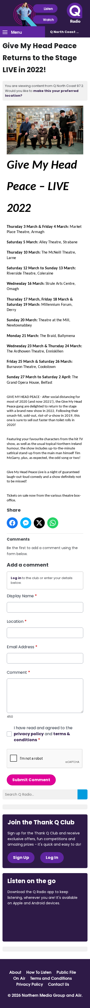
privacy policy (29, 734)
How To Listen (39, 972)
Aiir (78, 995)
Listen (48, 8)
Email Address (22, 647)
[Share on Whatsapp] (52, 522)
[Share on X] (39, 522)
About (15, 972)
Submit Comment (31, 780)
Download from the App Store (27, 916)
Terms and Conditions (51, 978)
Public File (66, 972)
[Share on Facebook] (12, 522)
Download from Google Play (27, 929)
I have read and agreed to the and (43, 734)
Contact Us (58, 984)
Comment (18, 672)
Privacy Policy (29, 984)
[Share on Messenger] (25, 522)
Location (17, 621)
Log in (16, 578)
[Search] (83, 794)
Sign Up (21, 857)
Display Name (22, 596)
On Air (19, 978)
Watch (48, 19)
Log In (52, 857)
